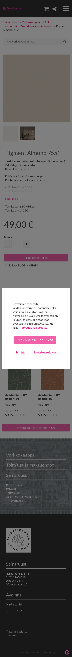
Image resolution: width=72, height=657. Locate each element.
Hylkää (20, 352)
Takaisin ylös (67, 652)
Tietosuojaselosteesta (33, 327)
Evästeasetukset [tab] (45, 352)
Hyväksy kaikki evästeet (37, 340)
